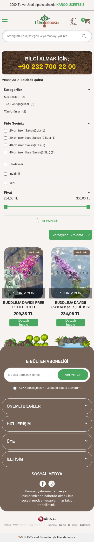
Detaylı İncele (23, 322)
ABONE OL (73, 375)
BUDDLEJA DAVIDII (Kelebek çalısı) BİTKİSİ (70, 305)
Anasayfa (9, 80)
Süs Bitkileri (14, 97)
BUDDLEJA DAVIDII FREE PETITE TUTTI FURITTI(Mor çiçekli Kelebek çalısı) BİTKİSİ (23, 305)
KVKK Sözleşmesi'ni (32, 388)
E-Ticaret (33, 537)
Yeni (12, 183)
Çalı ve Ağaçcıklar (20, 104)
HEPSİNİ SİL (50, 221)
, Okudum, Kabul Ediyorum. (50, 388)
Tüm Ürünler (15, 111)
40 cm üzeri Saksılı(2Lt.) (27, 145)
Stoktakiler (16, 164)
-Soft (22, 537)
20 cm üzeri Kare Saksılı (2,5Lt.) (32, 137)
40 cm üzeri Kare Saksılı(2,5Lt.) (31, 152)
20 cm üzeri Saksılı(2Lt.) (27, 130)
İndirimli (14, 173)
